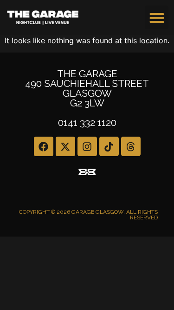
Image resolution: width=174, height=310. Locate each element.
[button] (156, 17)
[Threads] (131, 146)
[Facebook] (43, 146)
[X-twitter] (65, 146)
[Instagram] (87, 146)
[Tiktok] (109, 146)
